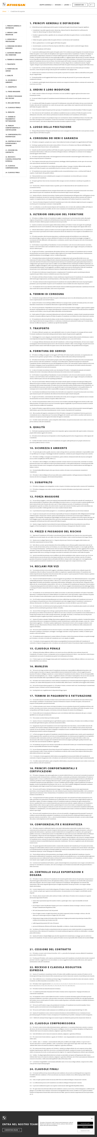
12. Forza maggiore (13, 91)
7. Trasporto (10, 64)
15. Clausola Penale (13, 107)
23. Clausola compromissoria (12, 167)
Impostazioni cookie (85, 1130)
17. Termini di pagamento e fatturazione (11, 119)
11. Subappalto (11, 87)
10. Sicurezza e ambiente (11, 81)
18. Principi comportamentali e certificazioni (13, 128)
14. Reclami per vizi (13, 103)
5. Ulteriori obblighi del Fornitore (13, 54)
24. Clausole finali (13, 172)
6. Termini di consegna (14, 59)
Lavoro (66, 5)
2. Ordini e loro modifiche (11, 34)
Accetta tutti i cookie (85, 1123)
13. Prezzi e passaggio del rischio (14, 97)
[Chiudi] (92, 1118)
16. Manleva (10, 112)
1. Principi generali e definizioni (13, 27)
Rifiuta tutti (85, 1127)
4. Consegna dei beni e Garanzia (14, 47)
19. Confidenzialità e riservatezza (13, 136)
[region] (66, 1125)
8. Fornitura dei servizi (12, 70)
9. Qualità (9, 75)
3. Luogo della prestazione (11, 40)
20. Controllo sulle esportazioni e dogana (13, 143)
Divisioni (58, 5)
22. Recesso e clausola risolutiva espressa (13, 159)
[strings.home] (14, 4)
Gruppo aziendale (45, 5)
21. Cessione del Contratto (12, 151)
